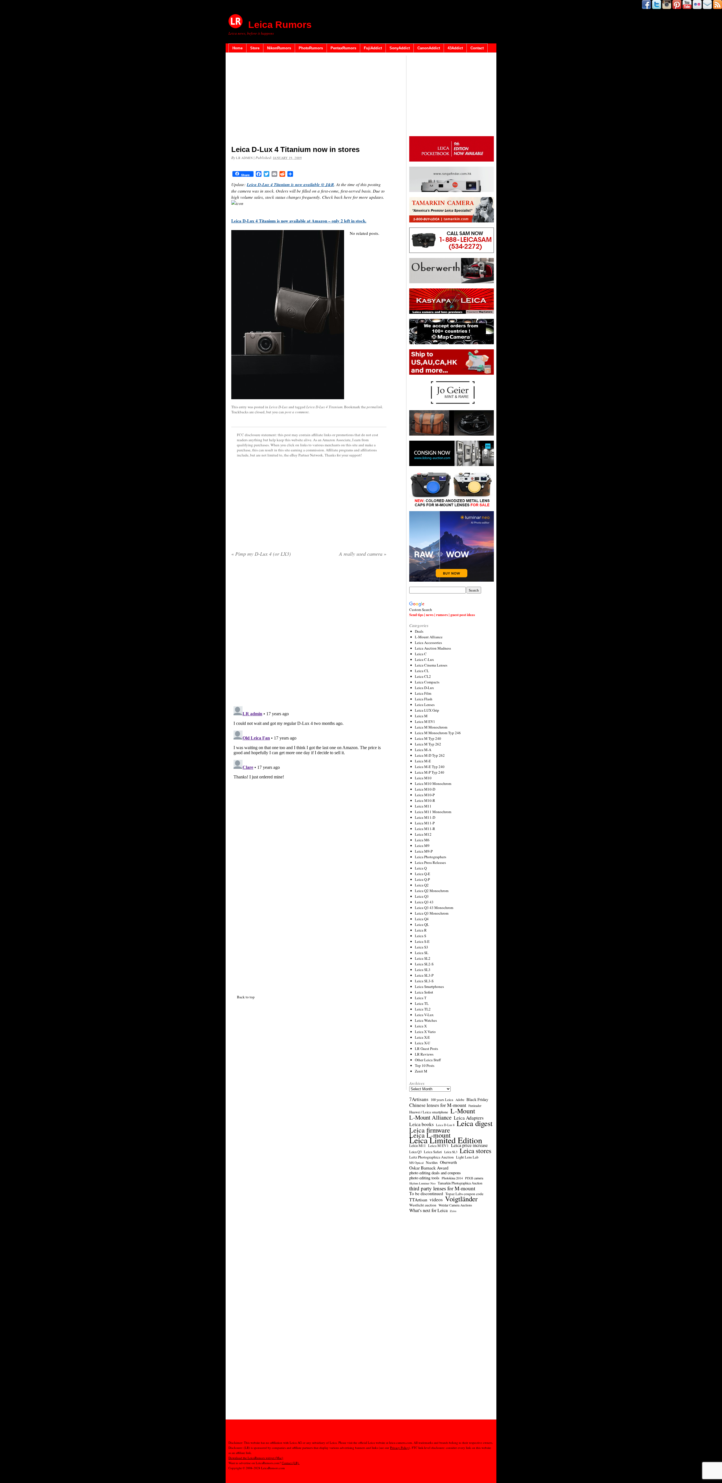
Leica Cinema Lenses (431, 665)
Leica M (421, 715)
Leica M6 (422, 839)
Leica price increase (469, 1145)
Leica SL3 (422, 969)
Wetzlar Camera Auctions (455, 1205)
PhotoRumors (311, 48)
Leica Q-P (422, 879)
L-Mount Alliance (429, 636)
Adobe (459, 1100)
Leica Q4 (422, 918)
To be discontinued (426, 1193)
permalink (374, 406)
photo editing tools (424, 1177)
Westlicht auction (422, 1205)
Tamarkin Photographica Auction (460, 1183)
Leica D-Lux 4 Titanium (324, 406)
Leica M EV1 (425, 721)
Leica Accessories (428, 642)
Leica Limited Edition (445, 1140)
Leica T (420, 997)
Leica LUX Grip (427, 710)
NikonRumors (279, 48)
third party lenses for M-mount (442, 1188)
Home (237, 48)
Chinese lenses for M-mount (437, 1104)
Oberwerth (448, 1162)
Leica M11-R (425, 828)
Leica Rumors (280, 24)
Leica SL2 (422, 958)
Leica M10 (423, 777)
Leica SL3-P (424, 975)
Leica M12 (423, 834)
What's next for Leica (428, 1210)
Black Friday (477, 1099)
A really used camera (362, 553)
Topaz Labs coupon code (464, 1193)
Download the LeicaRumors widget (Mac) (255, 1458)
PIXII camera (474, 1178)
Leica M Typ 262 (428, 744)
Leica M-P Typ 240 (429, 772)
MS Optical (416, 1163)
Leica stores (475, 1150)
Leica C (421, 653)
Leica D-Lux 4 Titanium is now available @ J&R (290, 184)
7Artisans (418, 1099)
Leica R (421, 930)
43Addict (455, 48)
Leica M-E (423, 760)
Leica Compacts (427, 682)
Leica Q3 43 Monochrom (434, 907)
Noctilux (432, 1162)
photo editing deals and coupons (435, 1172)
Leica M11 (423, 806)
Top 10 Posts (424, 1065)
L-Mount (462, 1110)
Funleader (474, 1106)
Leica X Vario (425, 1031)
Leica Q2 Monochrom (431, 890)
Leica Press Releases (430, 862)
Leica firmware (429, 1130)
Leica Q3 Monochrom (431, 913)
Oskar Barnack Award (428, 1167)
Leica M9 (422, 845)
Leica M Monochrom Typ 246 (438, 732)
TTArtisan (418, 1199)
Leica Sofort (424, 992)
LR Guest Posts (426, 1048)
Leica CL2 (423, 676)
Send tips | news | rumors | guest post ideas (442, 614)
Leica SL (421, 952)
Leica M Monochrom (431, 727)
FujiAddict (373, 48)
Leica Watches (426, 1020)
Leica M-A (423, 749)
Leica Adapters (469, 1117)
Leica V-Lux (424, 1014)
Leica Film (423, 693)
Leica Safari (433, 1151)
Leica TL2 (423, 1009)
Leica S (420, 935)
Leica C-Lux (424, 659)
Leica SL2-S (424, 963)
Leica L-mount (430, 1135)
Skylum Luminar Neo (422, 1183)
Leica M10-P (425, 794)
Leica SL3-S (424, 980)
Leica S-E (422, 941)
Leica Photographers (430, 856)
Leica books (421, 1124)
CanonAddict (428, 48)
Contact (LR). (291, 1463)
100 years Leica (442, 1099)
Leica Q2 (422, 885)
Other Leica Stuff (428, 1059)
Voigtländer (461, 1198)
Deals (419, 631)
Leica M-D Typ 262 (430, 755)
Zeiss (453, 1211)
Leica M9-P (424, 851)
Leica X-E (422, 1037)
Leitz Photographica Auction (431, 1157)
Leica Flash (423, 698)
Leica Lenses (425, 704)
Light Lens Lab (467, 1157)
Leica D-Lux (278, 406)
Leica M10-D (425, 789)
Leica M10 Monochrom (433, 783)
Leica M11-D (425, 817)
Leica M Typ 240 (428, 738)
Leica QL (422, 924)
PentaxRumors (343, 48)
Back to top (246, 996)
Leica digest (474, 1123)
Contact (477, 48)
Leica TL (422, 1003)
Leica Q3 (422, 896)
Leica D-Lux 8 (445, 1125)
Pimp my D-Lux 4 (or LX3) (261, 553)
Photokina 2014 (452, 1178)
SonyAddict (399, 48)
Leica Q (421, 868)
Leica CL (422, 670)
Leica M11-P (425, 823)
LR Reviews (424, 1054)
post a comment (297, 411)
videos (436, 1199)
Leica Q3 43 (424, 901)
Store (254, 48)
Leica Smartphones (429, 986)
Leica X (421, 1026)
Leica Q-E (422, 873)
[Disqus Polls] (308, 633)
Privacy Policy (399, 1448)
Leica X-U (422, 1042)
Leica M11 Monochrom (433, 811)
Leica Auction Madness (433, 648)
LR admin (244, 158)
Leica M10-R (425, 800)
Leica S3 (421, 947)
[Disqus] (308, 774)
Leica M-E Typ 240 (429, 766)
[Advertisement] (309, 100)
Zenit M (421, 1071)
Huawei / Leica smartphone (428, 1112)
